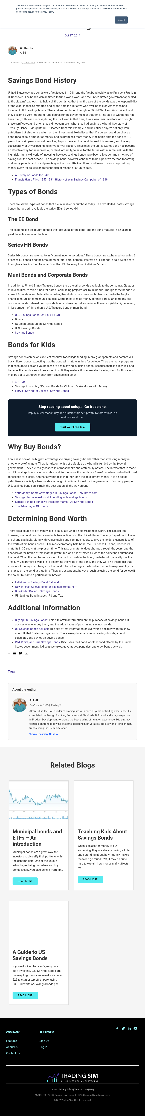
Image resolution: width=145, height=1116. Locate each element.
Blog (91, 1089)
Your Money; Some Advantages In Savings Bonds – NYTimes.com (56, 493)
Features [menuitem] (11, 1041)
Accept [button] (121, 19)
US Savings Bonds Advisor (31, 629)
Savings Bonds (24, 332)
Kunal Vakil (29, 62)
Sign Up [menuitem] (44, 1041)
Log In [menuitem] (43, 1047)
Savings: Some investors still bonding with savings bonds (51, 497)
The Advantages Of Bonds (31, 506)
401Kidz (20, 382)
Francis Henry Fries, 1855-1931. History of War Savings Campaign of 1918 (61, 179)
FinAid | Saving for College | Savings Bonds (42, 391)
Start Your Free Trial (72, 427)
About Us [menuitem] (12, 1047)
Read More (25, 881)
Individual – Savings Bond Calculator (38, 582)
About (54, 1089)
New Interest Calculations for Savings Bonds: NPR (46, 586)
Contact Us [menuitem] (13, 1053)
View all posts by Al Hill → (43, 734)
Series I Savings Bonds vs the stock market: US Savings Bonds (54, 501)
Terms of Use (81, 1089)
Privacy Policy (66, 1089)
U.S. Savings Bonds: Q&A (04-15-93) (37, 315)
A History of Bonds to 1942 (32, 175)
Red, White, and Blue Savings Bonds (37, 642)
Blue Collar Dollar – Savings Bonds (37, 591)
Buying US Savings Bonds (31, 620)
